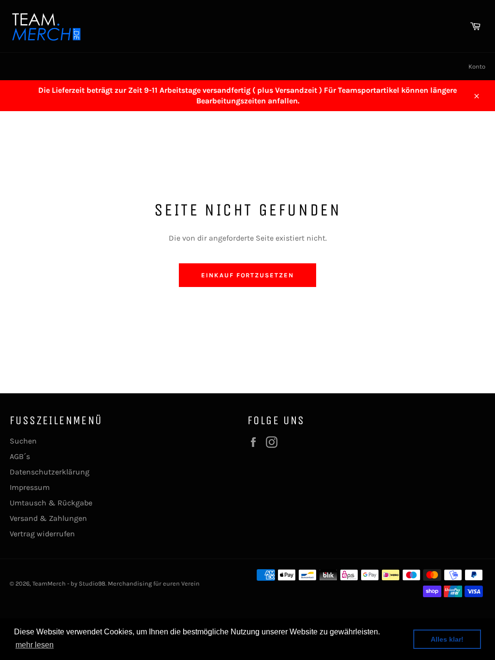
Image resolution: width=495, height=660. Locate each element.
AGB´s (20, 456)
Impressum (30, 487)
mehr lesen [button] (34, 645)
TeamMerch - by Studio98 (68, 583)
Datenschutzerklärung (49, 471)
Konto (476, 66)
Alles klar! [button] (447, 639)
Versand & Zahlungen (48, 518)
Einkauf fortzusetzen (247, 275)
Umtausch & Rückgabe (51, 502)
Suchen (23, 440)
